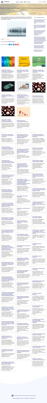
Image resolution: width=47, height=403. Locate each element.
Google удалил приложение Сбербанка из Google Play (37, 149)
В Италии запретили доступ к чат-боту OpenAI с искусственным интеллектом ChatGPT (8, 176)
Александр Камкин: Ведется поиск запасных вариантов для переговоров (38, 135)
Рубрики (25, 1)
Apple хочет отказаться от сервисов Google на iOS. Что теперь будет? (7, 337)
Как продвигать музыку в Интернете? (37, 256)
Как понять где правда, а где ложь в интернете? (37, 306)
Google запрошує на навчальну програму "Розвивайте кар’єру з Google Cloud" (23, 297)
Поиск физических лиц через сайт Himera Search (23, 246)
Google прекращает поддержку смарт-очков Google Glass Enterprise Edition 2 (23, 271)
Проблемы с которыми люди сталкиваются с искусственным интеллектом (38, 71)
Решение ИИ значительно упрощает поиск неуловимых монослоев (22, 221)
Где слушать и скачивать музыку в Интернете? (38, 269)
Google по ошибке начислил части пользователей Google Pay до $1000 (23, 311)
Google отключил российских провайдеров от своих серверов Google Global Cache (23, 259)
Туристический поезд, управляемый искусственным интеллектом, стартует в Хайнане (8, 161)
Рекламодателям (32, 398)
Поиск (40, 1)
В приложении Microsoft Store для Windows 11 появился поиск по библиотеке (23, 351)
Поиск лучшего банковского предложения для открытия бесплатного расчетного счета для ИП (38, 175)
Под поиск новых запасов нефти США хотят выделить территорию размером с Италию (38, 189)
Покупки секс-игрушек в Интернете (36, 294)
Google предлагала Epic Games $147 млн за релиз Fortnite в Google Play (23, 284)
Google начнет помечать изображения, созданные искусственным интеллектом (7, 120)
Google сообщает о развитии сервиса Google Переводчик (37, 161)
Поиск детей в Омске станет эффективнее (22, 196)
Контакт (28, 1)
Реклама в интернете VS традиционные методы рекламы (38, 359)
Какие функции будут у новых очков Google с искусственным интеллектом (23, 71)
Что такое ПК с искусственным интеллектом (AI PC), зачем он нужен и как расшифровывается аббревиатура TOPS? (8, 205)
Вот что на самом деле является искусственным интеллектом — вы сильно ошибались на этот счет (8, 232)
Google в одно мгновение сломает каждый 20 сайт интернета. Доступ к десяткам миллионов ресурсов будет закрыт (22, 165)
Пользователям (26, 398)
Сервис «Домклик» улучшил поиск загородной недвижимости (23, 235)
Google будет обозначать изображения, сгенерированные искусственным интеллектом (8, 71)
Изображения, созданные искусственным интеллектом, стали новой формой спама (7, 190)
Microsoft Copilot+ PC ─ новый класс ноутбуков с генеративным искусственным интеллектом (8, 218)
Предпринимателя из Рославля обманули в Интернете (38, 281)
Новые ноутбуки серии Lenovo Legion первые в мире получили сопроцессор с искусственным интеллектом (8, 264)
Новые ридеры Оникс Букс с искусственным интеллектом (37, 96)
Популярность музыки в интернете (36, 244)
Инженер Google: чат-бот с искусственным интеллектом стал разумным (8, 95)
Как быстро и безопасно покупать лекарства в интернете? (38, 334)
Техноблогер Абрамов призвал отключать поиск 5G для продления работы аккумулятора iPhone (38, 204)
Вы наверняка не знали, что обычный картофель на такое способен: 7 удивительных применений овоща (22, 136)
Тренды (21, 1)
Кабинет (44, 1)
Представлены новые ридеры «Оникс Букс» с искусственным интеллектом (7, 135)
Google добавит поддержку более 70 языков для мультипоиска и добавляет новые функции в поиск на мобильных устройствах (8, 294)
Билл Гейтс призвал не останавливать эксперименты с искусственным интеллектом (8, 148)
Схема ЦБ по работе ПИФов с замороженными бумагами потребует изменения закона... (39, 46)
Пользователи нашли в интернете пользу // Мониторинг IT (38, 347)
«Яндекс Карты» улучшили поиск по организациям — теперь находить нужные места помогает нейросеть (38, 232)
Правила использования (16, 398)
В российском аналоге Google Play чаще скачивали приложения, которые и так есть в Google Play (38, 321)
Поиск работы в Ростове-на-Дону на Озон (23, 209)
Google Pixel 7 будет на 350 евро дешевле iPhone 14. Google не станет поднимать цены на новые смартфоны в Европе (8, 309)
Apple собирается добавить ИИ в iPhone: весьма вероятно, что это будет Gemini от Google (8, 363)
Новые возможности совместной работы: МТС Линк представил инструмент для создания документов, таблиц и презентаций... (39, 32)
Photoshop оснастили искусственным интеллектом (22, 121)
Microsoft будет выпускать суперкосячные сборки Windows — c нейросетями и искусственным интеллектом (23, 96)
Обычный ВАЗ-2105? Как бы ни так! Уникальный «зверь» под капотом (7, 350)
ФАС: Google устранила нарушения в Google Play (37, 217)
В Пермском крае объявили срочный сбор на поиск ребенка (23, 324)
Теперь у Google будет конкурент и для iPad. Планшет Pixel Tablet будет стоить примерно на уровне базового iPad (8, 323)
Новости (17, 1)
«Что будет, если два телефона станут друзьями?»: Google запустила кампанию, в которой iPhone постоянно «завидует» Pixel (23, 151)
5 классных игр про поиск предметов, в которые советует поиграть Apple (23, 337)
